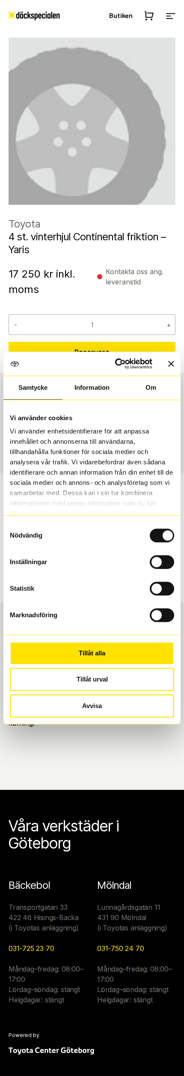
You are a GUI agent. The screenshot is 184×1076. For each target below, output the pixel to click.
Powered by (24, 1035)
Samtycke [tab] (33, 387)
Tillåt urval (92, 679)
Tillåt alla (92, 653)
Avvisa (92, 705)
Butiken (121, 15)
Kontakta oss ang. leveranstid (134, 276)
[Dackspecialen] (34, 15)
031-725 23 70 (31, 948)
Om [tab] (150, 387)
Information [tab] (92, 387)
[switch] (162, 562)
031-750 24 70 (120, 948)
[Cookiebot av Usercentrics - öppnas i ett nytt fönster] (115, 363)
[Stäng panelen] (171, 364)
